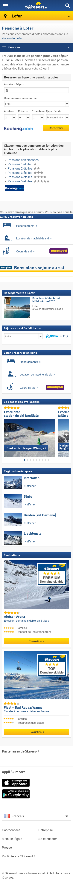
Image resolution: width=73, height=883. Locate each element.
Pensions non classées (23, 160)
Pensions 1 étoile (19, 164)
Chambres (38, 111)
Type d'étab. (53, 111)
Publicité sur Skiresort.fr (19, 856)
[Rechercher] (67, 5)
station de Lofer (12, 38)
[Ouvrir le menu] (5, 5)
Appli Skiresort (13, 772)
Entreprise (45, 830)
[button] (18, 129)
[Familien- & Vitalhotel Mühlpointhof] (11, 307)
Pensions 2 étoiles (20, 168)
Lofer (16, 16)
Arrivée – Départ (14, 84)
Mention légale (12, 839)
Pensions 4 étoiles (20, 177)
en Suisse (43, 620)
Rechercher (56, 128)
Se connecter (47, 839)
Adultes (9, 111)
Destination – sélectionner (21, 98)
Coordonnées (11, 830)
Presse (7, 847)
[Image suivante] (66, 434)
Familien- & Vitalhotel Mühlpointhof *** (46, 300)
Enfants (23, 111)
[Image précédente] (6, 434)
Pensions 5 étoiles (20, 181)
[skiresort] (36, 5)
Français (18, 816)
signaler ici (7, 216)
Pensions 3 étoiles (20, 172)
